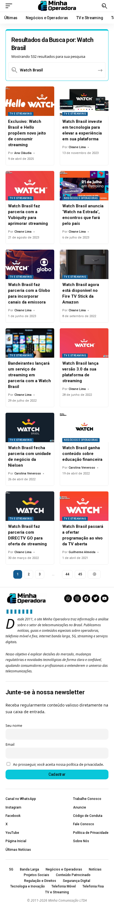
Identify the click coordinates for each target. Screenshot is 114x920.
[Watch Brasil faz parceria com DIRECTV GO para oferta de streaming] (30, 506)
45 (80, 574)
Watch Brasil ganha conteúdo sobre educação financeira (82, 453)
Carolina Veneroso (27, 473)
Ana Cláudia (23, 153)
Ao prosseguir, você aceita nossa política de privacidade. (58, 764)
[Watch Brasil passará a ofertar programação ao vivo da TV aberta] (84, 506)
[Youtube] (104, 598)
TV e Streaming (21, 113)
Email (10, 744)
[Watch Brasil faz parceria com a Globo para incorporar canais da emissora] (30, 264)
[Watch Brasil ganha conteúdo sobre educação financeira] (84, 427)
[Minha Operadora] (57, 5)
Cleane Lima (77, 147)
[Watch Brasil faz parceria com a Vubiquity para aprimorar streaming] (30, 185)
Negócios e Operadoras (81, 198)
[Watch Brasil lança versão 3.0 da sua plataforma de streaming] (84, 343)
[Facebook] (86, 598)
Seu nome (14, 725)
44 (67, 574)
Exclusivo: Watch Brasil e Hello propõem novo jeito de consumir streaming (27, 133)
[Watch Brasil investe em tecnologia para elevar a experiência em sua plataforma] (84, 101)
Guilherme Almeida (82, 552)
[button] (10, 6)
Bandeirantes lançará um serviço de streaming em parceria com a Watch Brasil (29, 375)
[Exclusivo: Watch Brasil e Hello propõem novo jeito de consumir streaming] (30, 101)
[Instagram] (77, 598)
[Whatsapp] (68, 598)
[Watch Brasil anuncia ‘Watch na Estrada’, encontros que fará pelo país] (84, 185)
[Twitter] (95, 598)
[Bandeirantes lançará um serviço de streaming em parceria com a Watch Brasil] (30, 343)
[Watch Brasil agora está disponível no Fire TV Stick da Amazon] (84, 264)
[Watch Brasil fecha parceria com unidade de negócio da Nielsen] (30, 427)
